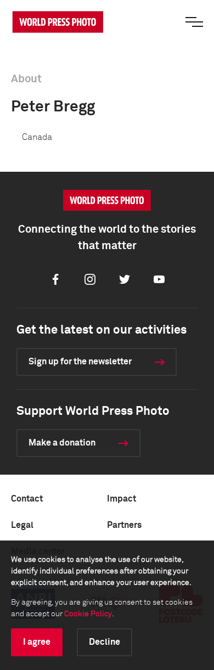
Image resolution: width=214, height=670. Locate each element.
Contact (27, 498)
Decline (104, 642)
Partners (124, 525)
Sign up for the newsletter (80, 361)
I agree (36, 642)
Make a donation (62, 442)
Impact (121, 498)
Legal (22, 525)
